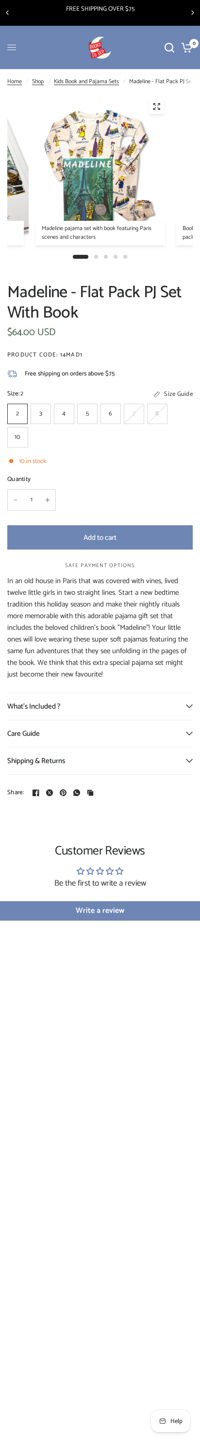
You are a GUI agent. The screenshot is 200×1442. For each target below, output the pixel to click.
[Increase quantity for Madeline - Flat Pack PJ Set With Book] (47, 500)
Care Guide (23, 734)
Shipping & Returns (36, 761)
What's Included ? (33, 706)
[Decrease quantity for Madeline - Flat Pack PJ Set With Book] (15, 500)
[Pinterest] (63, 793)
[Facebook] (36, 793)
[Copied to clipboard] (90, 793)
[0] (185, 48)
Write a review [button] (100, 910)
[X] (49, 793)
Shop (38, 81)
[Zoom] (156, 106)
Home (14, 81)
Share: (15, 792)
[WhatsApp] (77, 793)
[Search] (169, 48)
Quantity (19, 479)
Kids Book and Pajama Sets (86, 81)
